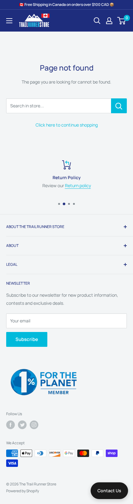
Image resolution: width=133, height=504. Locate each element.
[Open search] (97, 20)
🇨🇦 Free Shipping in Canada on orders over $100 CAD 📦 (66, 4)
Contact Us (109, 490)
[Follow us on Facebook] (10, 424)
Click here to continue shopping (67, 125)
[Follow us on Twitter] (22, 424)
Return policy (78, 185)
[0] (122, 20)
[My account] (109, 20)
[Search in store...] (119, 105)
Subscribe (26, 339)
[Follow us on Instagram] (34, 424)
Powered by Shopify (22, 490)
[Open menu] (9, 20)
